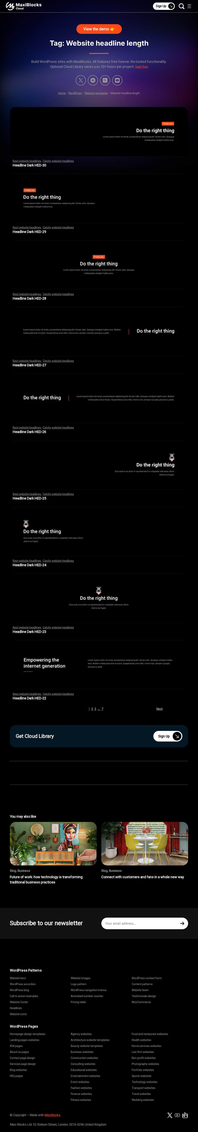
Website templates (96, 93)
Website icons (18, 1014)
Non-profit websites (144, 1058)
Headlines (16, 1008)
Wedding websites (143, 1099)
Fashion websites (81, 1087)
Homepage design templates (27, 1034)
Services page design (23, 1064)
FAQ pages (16, 1075)
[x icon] (81, 80)
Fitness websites (81, 1099)
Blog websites (18, 1069)
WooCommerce (141, 1002)
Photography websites (145, 1064)
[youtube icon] (177, 1115)
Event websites (80, 1081)
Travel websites (141, 1093)
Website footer (19, 1002)
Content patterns (142, 984)
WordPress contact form (147, 978)
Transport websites (143, 1087)
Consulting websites (83, 1064)
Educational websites (84, 1069)
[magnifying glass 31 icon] (105, 80)
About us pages (19, 1052)
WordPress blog (19, 990)
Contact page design (22, 1058)
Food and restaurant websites (150, 1034)
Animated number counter (87, 996)
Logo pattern (78, 984)
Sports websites (141, 1075)
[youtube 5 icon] (117, 80)
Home (62, 93)
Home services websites (146, 1046)
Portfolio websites (143, 1069)
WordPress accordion (23, 984)
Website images (80, 978)
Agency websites (81, 1034)
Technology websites (144, 1081)
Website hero (18, 978)
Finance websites (81, 1093)
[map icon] (185, 1115)
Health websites (141, 1040)
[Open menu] (189, 6)
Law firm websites (143, 1052)
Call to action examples (24, 996)
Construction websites (84, 1058)
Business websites (82, 1052)
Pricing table (78, 1002)
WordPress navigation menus (89, 990)
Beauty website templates (87, 1046)
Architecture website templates (90, 1040)
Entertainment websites (85, 1075)
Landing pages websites (24, 1040)
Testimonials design (144, 996)
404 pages (16, 1046)
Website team (140, 990)
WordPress (75, 93)
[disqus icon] (93, 80)
